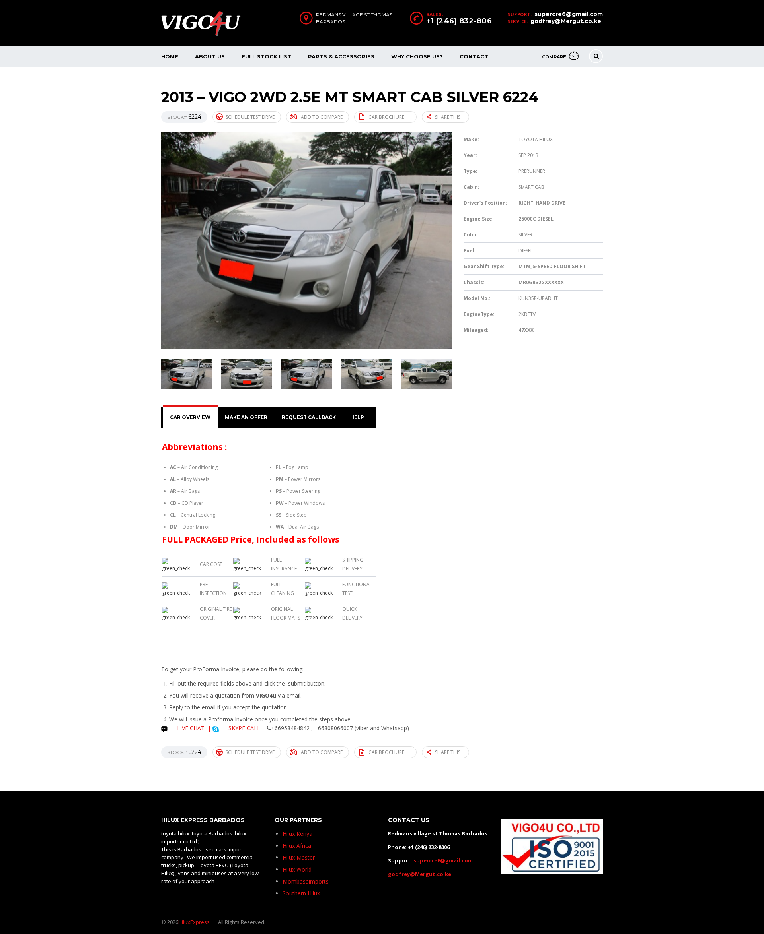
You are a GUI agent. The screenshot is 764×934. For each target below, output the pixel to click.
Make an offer (246, 417)
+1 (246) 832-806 (459, 21)
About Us (210, 56)
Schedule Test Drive (250, 117)
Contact (474, 56)
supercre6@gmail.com (568, 13)
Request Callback (309, 417)
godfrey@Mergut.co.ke (565, 21)
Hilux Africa (297, 845)
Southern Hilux (301, 893)
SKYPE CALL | (247, 728)
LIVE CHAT (190, 728)
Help (357, 417)
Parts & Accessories (341, 56)
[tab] (190, 417)
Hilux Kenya (297, 833)
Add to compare (322, 117)
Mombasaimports (306, 881)
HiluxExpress (194, 922)
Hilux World (297, 869)
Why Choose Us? (417, 56)
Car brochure (386, 117)
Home (169, 56)
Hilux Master (299, 857)
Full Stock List (266, 56)
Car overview (190, 417)
